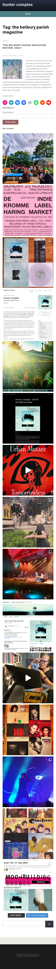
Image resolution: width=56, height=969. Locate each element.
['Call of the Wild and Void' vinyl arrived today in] (28, 262)
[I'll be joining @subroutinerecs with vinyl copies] (28, 210)
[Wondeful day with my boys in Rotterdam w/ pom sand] (28, 730)
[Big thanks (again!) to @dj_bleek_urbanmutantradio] (28, 470)
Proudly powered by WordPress (28, 956)
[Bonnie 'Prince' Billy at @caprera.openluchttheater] (28, 574)
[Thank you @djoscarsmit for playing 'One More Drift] (28, 678)
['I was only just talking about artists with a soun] (28, 885)
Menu (28, 14)
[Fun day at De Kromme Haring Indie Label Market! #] (28, 158)
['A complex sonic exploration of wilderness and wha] (28, 418)
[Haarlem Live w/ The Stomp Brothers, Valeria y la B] (28, 366)
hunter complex (18, 4)
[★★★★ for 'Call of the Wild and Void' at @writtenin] (28, 314)
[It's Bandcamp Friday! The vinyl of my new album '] (28, 626)
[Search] (49, 924)
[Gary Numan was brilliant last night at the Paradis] (28, 781)
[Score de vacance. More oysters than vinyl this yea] (28, 833)
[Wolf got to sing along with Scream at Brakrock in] (28, 522)
